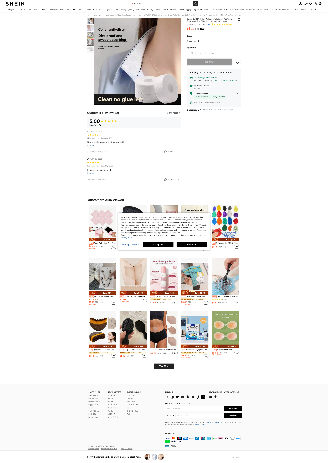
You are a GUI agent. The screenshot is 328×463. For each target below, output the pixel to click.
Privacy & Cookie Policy (215, 422)
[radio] (193, 41)
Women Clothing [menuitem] (40, 10)
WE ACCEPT (170, 434)
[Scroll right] (320, 9)
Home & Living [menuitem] (120, 10)
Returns (110, 399)
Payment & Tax (132, 399)
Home (89, 15)
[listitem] (102, 229)
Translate (90, 145)
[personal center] (300, 3)
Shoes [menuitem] (88, 10)
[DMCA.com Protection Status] (173, 446)
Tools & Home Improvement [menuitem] (280, 10)
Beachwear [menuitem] (53, 10)
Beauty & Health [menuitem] (153, 10)
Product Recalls (132, 405)
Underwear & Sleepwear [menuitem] (102, 10)
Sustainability (93, 399)
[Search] (195, 3)
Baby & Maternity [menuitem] (169, 10)
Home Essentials (111, 15)
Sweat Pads (135, 15)
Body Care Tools (124, 15)
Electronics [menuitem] (250, 10)
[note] (102, 239)
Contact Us (131, 396)
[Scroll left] (317, 9)
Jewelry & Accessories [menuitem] (136, 10)
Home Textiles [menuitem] (216, 10)
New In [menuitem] (22, 10)
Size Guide (111, 411)
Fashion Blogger (94, 402)
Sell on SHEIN (113, 417)
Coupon (129, 408)
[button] (315, 3)
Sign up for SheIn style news (178, 404)
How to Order (112, 405)
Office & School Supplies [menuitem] (303, 10)
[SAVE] (237, 62)
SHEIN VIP (111, 414)
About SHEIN (93, 396)
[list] (185, 397)
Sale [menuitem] (29, 10)
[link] (305, 3)
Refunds (111, 402)
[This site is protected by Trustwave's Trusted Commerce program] (167, 446)
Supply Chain (93, 405)
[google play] (215, 398)
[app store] (210, 398)
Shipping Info (112, 396)
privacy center (200, 424)
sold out (209, 62)
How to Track (112, 408)
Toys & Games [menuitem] (262, 10)
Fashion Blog (93, 417)
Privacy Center (93, 449)
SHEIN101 (92, 414)
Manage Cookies (126, 449)
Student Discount (94, 411)
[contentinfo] (203, 440)
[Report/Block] (179, 151)
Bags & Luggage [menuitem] (185, 10)
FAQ (128, 414)
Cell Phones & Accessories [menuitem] (234, 10)
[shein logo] (15, 3)
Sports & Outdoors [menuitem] (201, 10)
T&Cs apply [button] (198, 88)
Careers (91, 408)
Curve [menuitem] (68, 10)
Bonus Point (131, 402)
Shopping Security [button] (201, 93)
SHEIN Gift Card (132, 411)
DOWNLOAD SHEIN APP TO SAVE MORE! (224, 392)
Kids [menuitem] (62, 10)
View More (164, 366)
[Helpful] (165, 151)
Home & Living (98, 15)
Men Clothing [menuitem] (78, 10)
